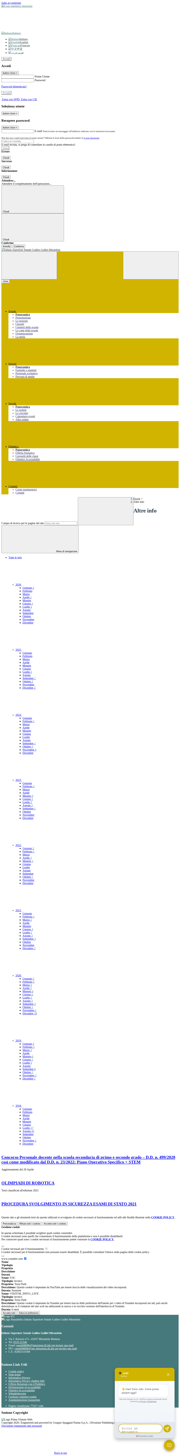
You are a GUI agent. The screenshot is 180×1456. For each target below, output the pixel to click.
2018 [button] (18, 1105)
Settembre (28, 613)
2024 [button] (18, 714)
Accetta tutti (55, 1223)
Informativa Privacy (19, 1377)
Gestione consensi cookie (22, 1396)
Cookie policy (16, 1371)
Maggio (26, 600)
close (5, 281)
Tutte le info (15, 557)
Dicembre (27, 622)
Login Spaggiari (91, 138)
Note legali (14, 1374)
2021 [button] (18, 910)
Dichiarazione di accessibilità (24, 1387)
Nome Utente (42, 76)
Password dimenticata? (14, 86)
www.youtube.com (12, 1258)
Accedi (6, 59)
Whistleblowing (17, 1393)
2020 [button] (18, 975)
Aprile (27, 597)
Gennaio (28, 587)
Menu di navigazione (66, 551)
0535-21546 (20, 1342)
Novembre (28, 619)
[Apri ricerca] (151, 265)
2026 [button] (18, 584)
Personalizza (9, 1223)
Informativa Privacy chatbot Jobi (26, 1380)
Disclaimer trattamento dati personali (21, 1425)
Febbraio (27, 590)
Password (40, 80)
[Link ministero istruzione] (17, 6)
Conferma (19, 246)
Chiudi (6, 158)
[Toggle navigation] (29, 265)
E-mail (38, 131)
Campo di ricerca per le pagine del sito (22, 523)
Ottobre (26, 616)
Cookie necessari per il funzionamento (22, 1248)
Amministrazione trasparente (24, 1399)
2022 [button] (18, 845)
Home (136, 498)
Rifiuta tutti (30, 1223)
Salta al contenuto (11, 2)
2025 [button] (18, 649)
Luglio (27, 606)
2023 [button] (18, 780)
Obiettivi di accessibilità (21, 1390)
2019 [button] (18, 1040)
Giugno (27, 603)
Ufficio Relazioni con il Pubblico (26, 1384)
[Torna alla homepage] (90, 249)
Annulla (6, 246)
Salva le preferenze (28, 1313)
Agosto (26, 609)
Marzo (26, 594)
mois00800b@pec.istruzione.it (46, 1348)
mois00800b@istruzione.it (44, 1345)
